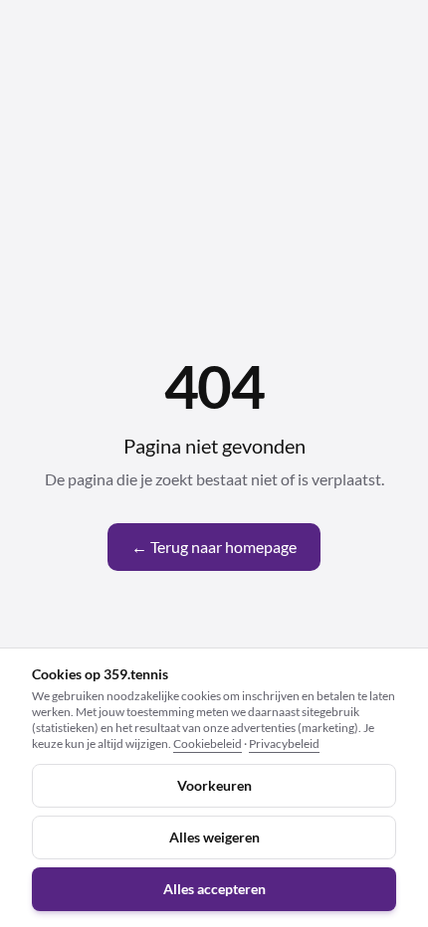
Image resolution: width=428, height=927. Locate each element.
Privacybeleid (284, 743)
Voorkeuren (214, 785)
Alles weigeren (214, 837)
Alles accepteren (214, 888)
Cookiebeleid (207, 743)
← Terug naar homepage (214, 546)
